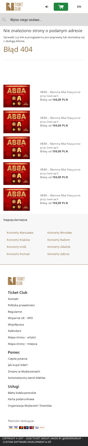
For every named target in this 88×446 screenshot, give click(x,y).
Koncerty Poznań (18, 254)
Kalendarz (14, 331)
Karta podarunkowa (21, 399)
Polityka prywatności (21, 305)
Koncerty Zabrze (58, 254)
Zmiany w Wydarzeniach (24, 372)
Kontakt (13, 299)
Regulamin (15, 312)
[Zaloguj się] (46, 7)
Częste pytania (17, 359)
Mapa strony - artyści (22, 337)
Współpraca (16, 325)
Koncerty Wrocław (59, 233)
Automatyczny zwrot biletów (26, 378)
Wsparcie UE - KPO (20, 318)
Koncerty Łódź (16, 247)
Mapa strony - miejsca (22, 344)
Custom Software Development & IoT (27, 442)
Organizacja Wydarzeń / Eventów (30, 406)
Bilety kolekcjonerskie (22, 393)
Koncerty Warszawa (20, 233)
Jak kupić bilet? (18, 365)
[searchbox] (44, 19)
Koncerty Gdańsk (58, 247)
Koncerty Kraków (18, 240)
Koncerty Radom (58, 240)
